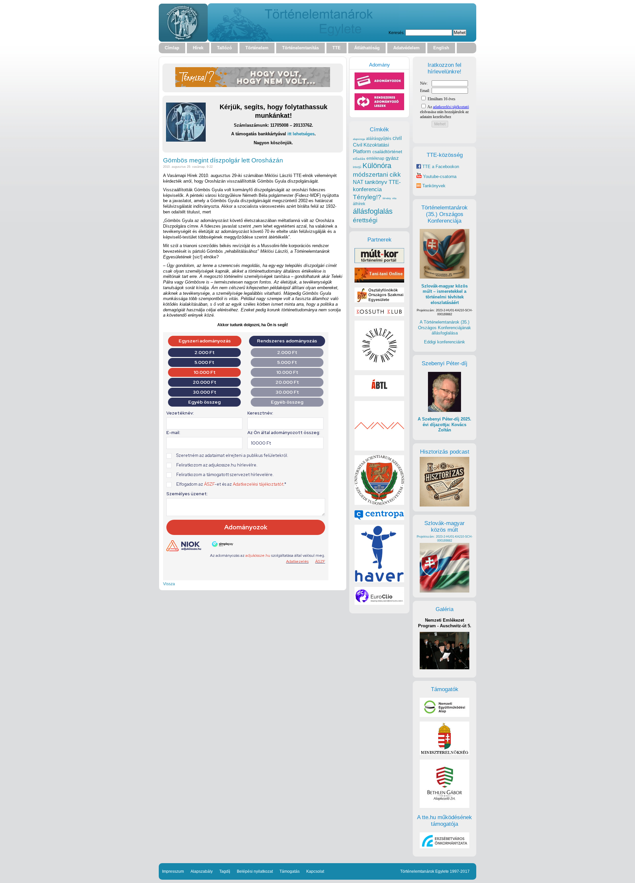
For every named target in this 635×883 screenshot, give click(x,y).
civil (397, 138)
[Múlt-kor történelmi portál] (379, 261)
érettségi (365, 220)
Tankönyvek (433, 185)
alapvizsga (359, 139)
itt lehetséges (301, 133)
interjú (357, 167)
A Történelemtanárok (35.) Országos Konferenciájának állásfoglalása (444, 327)
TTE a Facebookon (440, 166)
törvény (387, 198)
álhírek (359, 203)
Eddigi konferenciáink (444, 341)
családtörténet (387, 151)
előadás (359, 158)
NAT (358, 182)
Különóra (376, 165)
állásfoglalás (373, 211)
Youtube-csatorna (439, 176)
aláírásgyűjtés (378, 138)
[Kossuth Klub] (379, 314)
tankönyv (376, 182)
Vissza (169, 584)
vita (394, 198)
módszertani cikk (377, 174)
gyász (392, 158)
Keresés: (396, 32)
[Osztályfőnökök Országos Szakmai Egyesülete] (379, 300)
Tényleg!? (367, 197)
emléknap (375, 158)
